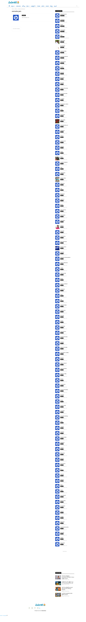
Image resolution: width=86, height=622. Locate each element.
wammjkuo (62, 220)
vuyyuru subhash (63, 283)
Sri (60, 468)
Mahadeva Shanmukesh (65, 257)
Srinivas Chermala (64, 88)
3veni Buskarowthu (64, 527)
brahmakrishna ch (64, 125)
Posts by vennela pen (21, 8)
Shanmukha (62, 215)
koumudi (62, 532)
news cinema (63, 209)
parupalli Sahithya (64, 416)
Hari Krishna (62, 236)
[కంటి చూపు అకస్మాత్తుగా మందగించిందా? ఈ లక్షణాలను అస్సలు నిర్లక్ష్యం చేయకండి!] (58, 577)
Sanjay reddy (63, 178)
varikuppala (62, 172)
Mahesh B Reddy (63, 347)
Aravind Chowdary (64, 389)
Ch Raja (61, 516)
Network (62, 72)
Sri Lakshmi (62, 505)
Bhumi (61, 278)
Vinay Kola (62, 543)
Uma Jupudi (62, 30)
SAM (61, 167)
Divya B (61, 357)
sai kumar (62, 19)
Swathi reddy (63, 405)
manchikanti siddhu (64, 352)
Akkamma (62, 183)
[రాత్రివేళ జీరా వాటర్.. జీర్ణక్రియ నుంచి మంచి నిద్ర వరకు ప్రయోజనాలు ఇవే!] (58, 583)
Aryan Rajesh (63, 495)
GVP (61, 188)
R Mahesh (62, 442)
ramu (61, 294)
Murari (61, 204)
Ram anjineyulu (63, 241)
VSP (61, 299)
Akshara (62, 146)
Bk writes (62, 77)
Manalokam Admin (64, 104)
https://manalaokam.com (63, 254)
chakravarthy (63, 273)
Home (13, 8)
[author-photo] (17, 17)
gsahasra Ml (63, 141)
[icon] (39, 607)
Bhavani (62, 458)
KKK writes (62, 453)
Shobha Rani (63, 310)
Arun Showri (62, 463)
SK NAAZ (62, 394)
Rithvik (61, 379)
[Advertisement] (65, 559)
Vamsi (61, 151)
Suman (61, 320)
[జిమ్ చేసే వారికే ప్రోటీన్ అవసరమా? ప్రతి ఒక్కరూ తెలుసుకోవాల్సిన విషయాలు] (58, 589)
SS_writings (62, 45)
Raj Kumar (62, 193)
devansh (62, 315)
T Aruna (62, 426)
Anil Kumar (62, 289)
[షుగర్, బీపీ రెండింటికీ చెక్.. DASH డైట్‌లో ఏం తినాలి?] (58, 595)
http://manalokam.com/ (63, 519)
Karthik (61, 67)
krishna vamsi (63, 246)
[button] (77, 6)
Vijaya (61, 490)
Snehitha (62, 431)
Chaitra (61, 225)
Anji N (61, 24)
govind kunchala (63, 93)
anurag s (62, 342)
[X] (38, 608)
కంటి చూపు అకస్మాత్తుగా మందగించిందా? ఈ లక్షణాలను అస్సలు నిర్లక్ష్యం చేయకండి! (68, 577)
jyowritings (62, 326)
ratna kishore (63, 331)
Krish (61, 484)
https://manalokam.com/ (63, 16)
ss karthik (62, 410)
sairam (61, 537)
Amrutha (62, 252)
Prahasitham (63, 61)
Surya (61, 156)
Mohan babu (63, 500)
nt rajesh (62, 98)
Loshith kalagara (64, 162)
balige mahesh (63, 363)
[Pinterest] (35, 608)
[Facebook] (29, 608)
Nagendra (62, 521)
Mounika (62, 82)
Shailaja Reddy (63, 437)
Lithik (61, 109)
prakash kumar (63, 14)
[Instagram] (32, 608)
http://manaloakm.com (63, 286)
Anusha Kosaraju (63, 336)
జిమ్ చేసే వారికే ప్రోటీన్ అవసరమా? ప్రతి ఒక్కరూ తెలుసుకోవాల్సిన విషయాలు (67, 588)
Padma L (62, 479)
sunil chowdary (63, 368)
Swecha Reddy (63, 51)
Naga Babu (62, 40)
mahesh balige (63, 305)
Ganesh (62, 511)
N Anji (61, 400)
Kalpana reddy (63, 373)
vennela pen (62, 384)
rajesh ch (62, 199)
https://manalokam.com (25, 17)
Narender (62, 231)
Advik (61, 421)
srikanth (62, 474)
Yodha (61, 268)
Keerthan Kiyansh (64, 56)
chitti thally (62, 119)
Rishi (61, 35)
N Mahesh (62, 130)
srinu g (61, 135)
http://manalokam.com (63, 80)
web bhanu (62, 114)
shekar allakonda (64, 262)
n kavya (62, 447)
